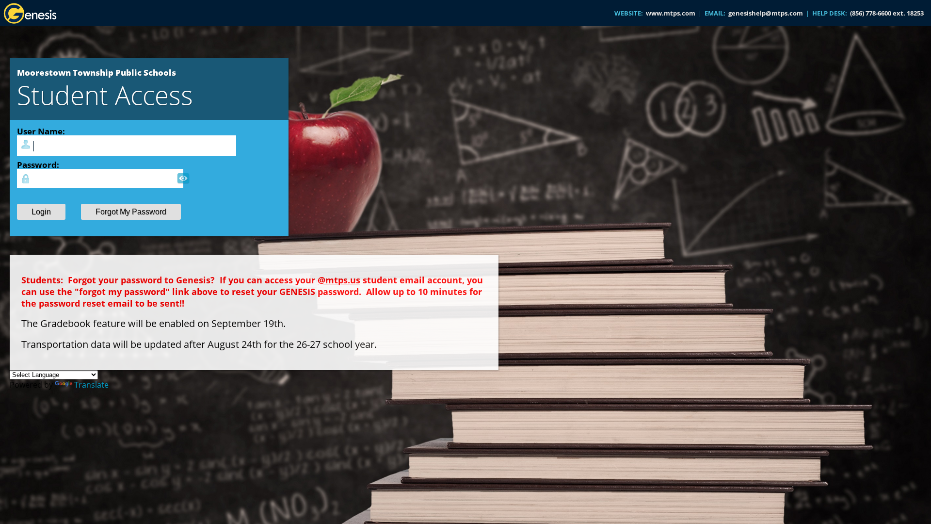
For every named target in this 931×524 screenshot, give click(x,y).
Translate (91, 384)
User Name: (41, 131)
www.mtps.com (670, 13)
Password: (38, 164)
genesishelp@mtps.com (765, 13)
